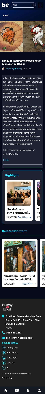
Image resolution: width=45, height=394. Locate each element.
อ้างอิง (6, 160)
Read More (23, 217)
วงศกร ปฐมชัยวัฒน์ (13, 68)
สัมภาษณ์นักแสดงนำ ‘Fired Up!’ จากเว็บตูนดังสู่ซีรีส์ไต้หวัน (19, 279)
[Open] (40, 5)
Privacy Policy (7, 378)
